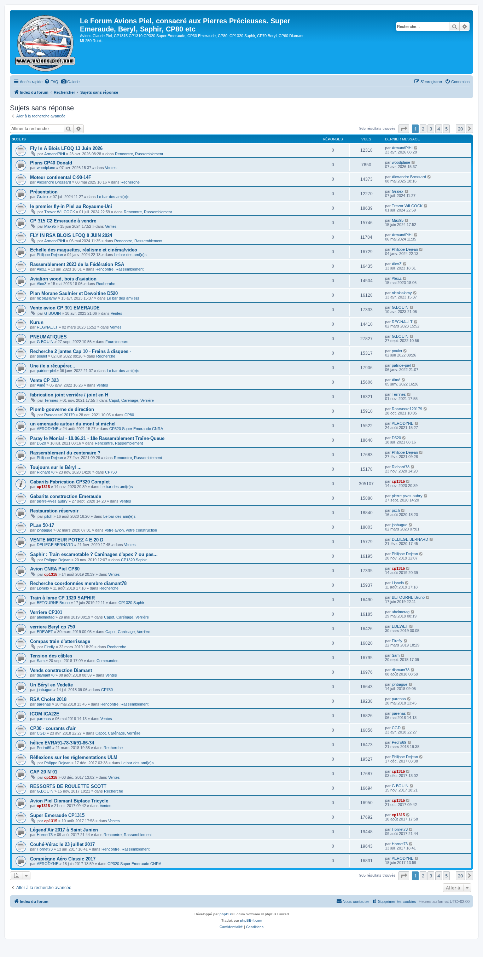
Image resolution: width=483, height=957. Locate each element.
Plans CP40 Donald (51, 163)
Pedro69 (44, 748)
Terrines (51, 400)
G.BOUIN (52, 313)
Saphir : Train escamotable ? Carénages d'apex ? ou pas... (94, 554)
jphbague (44, 530)
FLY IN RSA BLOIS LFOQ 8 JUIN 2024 (71, 235)
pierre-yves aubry (52, 501)
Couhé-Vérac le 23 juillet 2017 (62, 844)
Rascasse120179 (59, 415)
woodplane (46, 168)
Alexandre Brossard (54, 182)
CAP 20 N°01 (43, 772)
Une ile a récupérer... (52, 366)
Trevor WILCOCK (59, 212)
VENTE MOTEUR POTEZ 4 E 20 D (66, 540)
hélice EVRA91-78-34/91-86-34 (62, 743)
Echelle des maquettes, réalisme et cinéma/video (83, 250)
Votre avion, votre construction (131, 530)
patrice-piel (46, 371)
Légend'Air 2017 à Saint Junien (64, 830)
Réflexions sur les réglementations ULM (73, 757)
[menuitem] (51, 81)
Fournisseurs (116, 342)
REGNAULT (47, 327)
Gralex (42, 197)
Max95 (50, 226)
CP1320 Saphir (134, 560)
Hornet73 (45, 835)
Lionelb (43, 588)
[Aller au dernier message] (416, 148)
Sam (41, 661)
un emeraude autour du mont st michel (73, 424)
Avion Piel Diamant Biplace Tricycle (69, 801)
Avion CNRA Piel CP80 (55, 569)
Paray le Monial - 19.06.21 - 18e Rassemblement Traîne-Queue (97, 438)
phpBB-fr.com (251, 920)
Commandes (107, 661)
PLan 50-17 (42, 525)
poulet (42, 356)
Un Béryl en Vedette (51, 685)
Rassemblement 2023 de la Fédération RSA (77, 264)
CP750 (111, 472)
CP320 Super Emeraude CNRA (136, 429)
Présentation (44, 192)
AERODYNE (47, 429)
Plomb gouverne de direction (62, 409)
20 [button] (460, 129)
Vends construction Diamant (61, 670)
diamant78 (45, 675)
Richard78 (45, 472)
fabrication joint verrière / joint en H (69, 395)
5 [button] (446, 129)
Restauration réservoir (54, 511)
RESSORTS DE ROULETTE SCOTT (68, 786)
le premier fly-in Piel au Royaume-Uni (71, 206)
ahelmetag (45, 617)
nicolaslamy (47, 298)
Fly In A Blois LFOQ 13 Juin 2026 (66, 148)
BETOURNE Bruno (53, 603)
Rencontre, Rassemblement (139, 154)
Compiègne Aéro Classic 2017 (62, 859)
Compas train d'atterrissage (60, 641)
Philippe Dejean (50, 255)
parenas (44, 704)
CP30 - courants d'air (53, 728)
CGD (41, 733)
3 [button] (431, 129)
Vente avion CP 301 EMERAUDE (65, 308)
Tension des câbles (51, 656)
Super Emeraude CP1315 (57, 815)
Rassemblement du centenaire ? (65, 453)
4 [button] (438, 129)
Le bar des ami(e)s (113, 197)
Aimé (41, 385)
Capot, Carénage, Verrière (131, 400)
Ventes (111, 168)
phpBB (225, 914)
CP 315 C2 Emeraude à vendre (63, 221)
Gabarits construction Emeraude (65, 496)
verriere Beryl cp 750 (52, 627)
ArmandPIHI (54, 154)
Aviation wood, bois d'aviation (63, 279)
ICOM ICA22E (44, 714)
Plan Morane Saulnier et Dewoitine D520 (74, 293)
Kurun (36, 322)
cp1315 (43, 487)
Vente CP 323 (44, 380)
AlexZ (42, 269)
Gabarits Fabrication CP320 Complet (70, 482)
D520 (41, 443)
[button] (403, 128)
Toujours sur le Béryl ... (56, 467)
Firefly (49, 647)
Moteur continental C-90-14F (60, 177)
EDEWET (45, 632)
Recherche (130, 182)
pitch (48, 516)
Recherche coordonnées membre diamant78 (78, 583)
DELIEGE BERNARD (55, 545)
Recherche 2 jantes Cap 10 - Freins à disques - (80, 351)
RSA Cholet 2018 (48, 699)
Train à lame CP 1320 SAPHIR (62, 598)
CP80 (129, 415)
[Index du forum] (46, 42)
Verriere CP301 (46, 612)
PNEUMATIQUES (48, 337)
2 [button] (423, 129)
